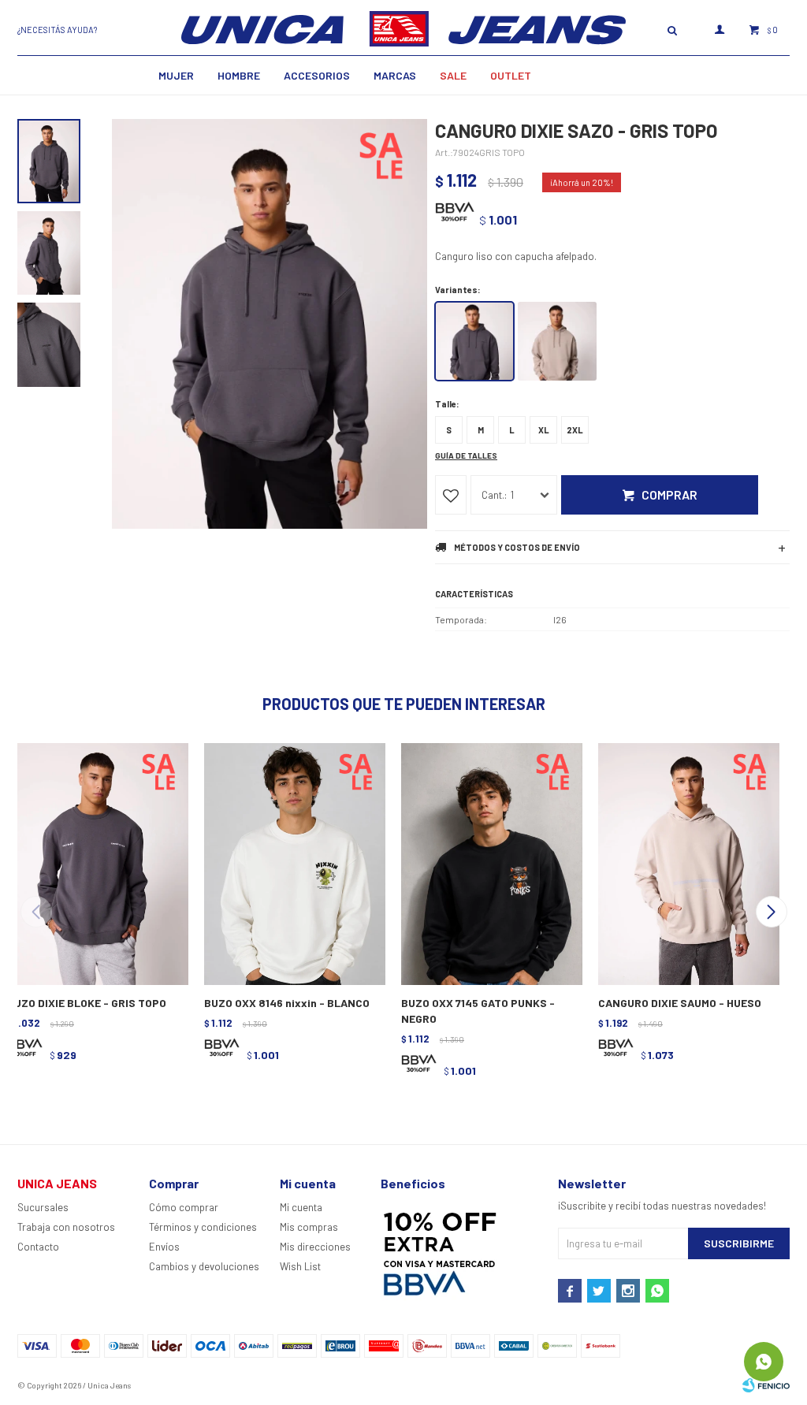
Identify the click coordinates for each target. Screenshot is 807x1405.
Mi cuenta (301, 1207)
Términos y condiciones (203, 1227)
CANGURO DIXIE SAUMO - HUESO (679, 1002)
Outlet (510, 75)
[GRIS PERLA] (557, 341)
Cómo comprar (183, 1207)
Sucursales (43, 1207)
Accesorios (317, 75)
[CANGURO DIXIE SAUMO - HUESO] (687, 862)
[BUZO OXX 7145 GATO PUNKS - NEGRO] (490, 862)
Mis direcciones (315, 1246)
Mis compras (309, 1227)
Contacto (38, 1246)
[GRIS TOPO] (474, 341)
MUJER (176, 75)
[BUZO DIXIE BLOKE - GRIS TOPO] (96, 862)
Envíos (164, 1246)
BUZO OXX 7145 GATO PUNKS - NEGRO (478, 1010)
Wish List (300, 1266)
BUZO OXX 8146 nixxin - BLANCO (287, 1002)
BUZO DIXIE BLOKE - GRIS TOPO (86, 1002)
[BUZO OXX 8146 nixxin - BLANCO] (293, 862)
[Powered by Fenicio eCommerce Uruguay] (766, 1385)
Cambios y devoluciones (204, 1266)
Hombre (239, 75)
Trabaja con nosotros (66, 1227)
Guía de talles (466, 455)
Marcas (395, 75)
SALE (453, 75)
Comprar (669, 494)
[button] (771, 911)
